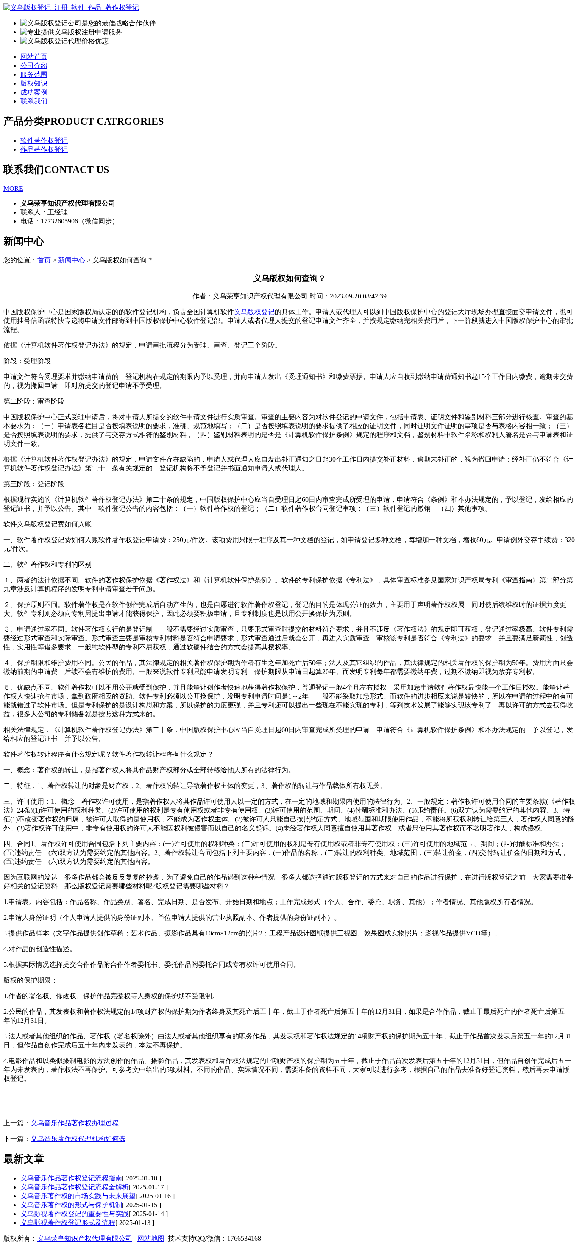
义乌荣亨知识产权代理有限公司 (84, 1238)
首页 (44, 260)
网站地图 (150, 1238)
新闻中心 (71, 260)
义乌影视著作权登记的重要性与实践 (74, 1213)
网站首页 (33, 56)
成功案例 (33, 92)
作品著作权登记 (44, 149)
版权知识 (33, 83)
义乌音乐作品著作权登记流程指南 (71, 1178)
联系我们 (33, 101)
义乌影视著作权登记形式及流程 (67, 1222)
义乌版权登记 (254, 311)
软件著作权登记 (44, 140)
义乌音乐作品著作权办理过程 (75, 1123)
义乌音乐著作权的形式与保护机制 (71, 1204)
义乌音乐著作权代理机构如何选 (78, 1138)
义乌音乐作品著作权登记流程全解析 (74, 1187)
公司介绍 (33, 65)
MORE (13, 188)
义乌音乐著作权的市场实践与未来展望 (78, 1196)
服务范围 (33, 74)
